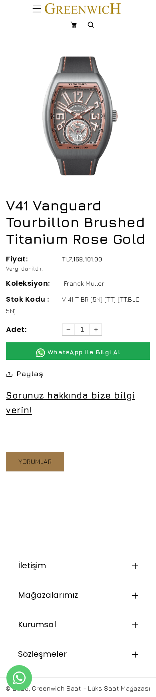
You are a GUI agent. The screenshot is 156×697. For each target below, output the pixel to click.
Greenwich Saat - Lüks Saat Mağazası (91, 688)
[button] (37, 8)
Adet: (16, 329)
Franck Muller (84, 283)
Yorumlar (35, 461)
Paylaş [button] (29, 373)
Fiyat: (17, 259)
